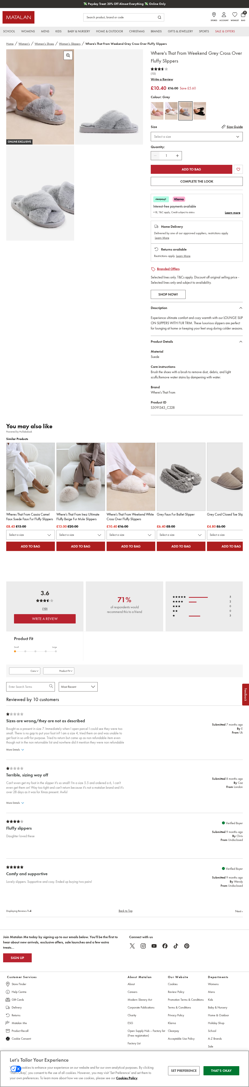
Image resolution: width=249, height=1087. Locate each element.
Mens (211, 992)
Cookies (173, 984)
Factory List (134, 1043)
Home (10, 44)
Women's (24, 44)
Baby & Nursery (217, 1007)
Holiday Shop (216, 1023)
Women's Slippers (70, 44)
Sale (210, 1046)
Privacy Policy (176, 1015)
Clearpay (173, 1031)
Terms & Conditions (179, 1007)
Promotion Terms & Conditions (186, 999)
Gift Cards (18, 999)
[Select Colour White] (171, 111)
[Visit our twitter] (132, 946)
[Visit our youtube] (154, 946)
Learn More (162, 238)
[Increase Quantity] (177, 155)
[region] (124, 1069)
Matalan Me (19, 1023)
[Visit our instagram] (143, 946)
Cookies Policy (127, 1078)
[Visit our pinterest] (187, 946)
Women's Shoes (44, 44)
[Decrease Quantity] (155, 155)
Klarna (172, 1023)
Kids (210, 999)
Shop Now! (168, 294)
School (212, 1031)
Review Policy (176, 992)
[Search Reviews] (51, 686)
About (131, 984)
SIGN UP (17, 958)
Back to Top (125, 911)
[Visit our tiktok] (176, 946)
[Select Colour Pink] (157, 111)
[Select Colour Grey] (185, 111)
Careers (132, 992)
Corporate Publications (141, 1007)
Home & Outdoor (218, 1015)
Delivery (17, 1007)
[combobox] (197, 136)
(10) (153, 73)
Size (154, 127)
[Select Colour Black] (199, 111)
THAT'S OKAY (221, 1070)
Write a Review (162, 79)
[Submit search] (159, 17)
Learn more (232, 213)
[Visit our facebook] (165, 946)
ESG (130, 1023)
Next (239, 911)
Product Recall (20, 1031)
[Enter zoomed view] (68, 55)
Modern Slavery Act (140, 999)
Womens (213, 984)
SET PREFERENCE (184, 1070)
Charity (132, 1015)
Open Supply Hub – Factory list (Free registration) (146, 1033)
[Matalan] (18, 17)
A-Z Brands (215, 1038)
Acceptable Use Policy (181, 1038)
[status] (166, 156)
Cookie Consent (21, 1038)
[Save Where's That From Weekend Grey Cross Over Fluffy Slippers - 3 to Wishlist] (238, 169)
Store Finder (19, 984)
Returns (16, 1015)
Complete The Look (196, 181)
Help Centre (19, 992)
